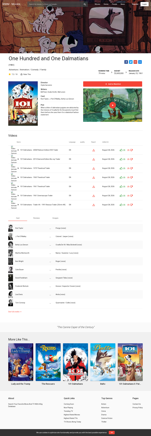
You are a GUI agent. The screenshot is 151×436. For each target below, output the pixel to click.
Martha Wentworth (22, 253)
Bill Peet (44, 92)
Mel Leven (61, 92)
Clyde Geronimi (46, 85)
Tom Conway (20, 303)
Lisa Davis (19, 294)
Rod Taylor (44, 99)
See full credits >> (15, 312)
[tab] (17, 218)
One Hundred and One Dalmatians (48, 58)
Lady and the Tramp (20, 384)
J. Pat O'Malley (54, 99)
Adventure (13, 69)
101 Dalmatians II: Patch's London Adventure (130, 384)
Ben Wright (19, 261)
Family (43, 69)
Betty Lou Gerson (67, 99)
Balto (102, 384)
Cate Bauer (19, 270)
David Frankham (21, 278)
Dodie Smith (52, 92)
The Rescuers (48, 384)
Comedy (34, 69)
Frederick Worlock (21, 286)
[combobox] (57, 4)
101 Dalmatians (75, 384)
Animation (24, 69)
